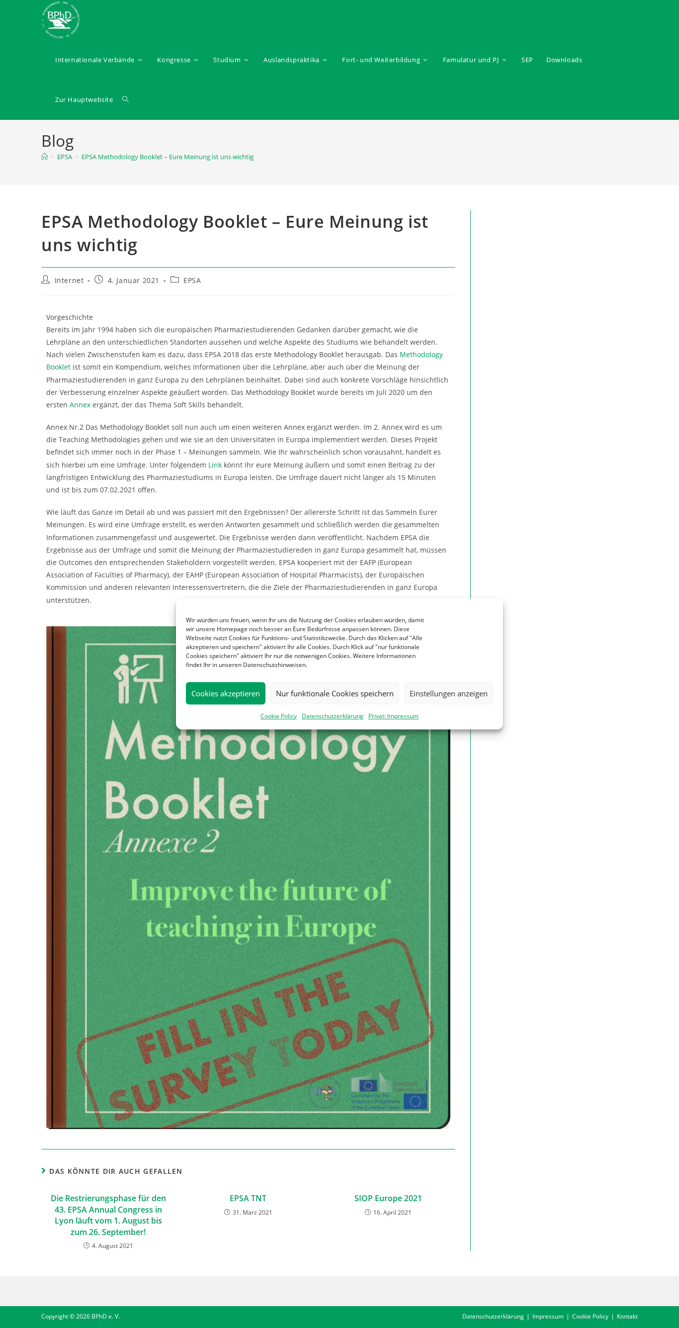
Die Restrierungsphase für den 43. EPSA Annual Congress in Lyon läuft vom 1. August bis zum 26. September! (108, 1215)
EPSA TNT (248, 1198)
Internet (69, 280)
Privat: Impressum (393, 716)
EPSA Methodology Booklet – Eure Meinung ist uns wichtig (168, 156)
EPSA (192, 280)
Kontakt (627, 1316)
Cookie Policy (278, 716)
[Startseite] (44, 156)
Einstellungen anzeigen (449, 693)
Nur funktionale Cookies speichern (335, 693)
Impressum (548, 1316)
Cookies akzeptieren (225, 693)
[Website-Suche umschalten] (125, 99)
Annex (80, 404)
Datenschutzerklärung (332, 716)
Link (215, 465)
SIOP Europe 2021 (388, 1198)
